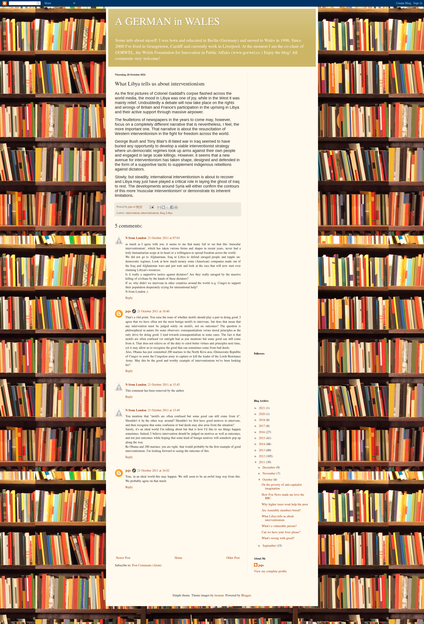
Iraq (162, 213)
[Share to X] (167, 207)
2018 (262, 420)
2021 (262, 408)
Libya (169, 213)
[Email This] (159, 207)
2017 (262, 426)
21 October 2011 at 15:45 (164, 384)
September (270, 545)
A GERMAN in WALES (167, 21)
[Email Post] (151, 207)
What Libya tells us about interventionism (278, 518)
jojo (128, 311)
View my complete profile (270, 571)
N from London (135, 237)
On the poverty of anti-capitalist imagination (282, 486)
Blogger (246, 595)
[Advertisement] (281, 139)
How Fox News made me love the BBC (283, 496)
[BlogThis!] (163, 207)
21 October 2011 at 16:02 (153, 470)
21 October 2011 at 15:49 (164, 410)
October (268, 479)
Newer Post (123, 558)
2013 (262, 450)
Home (178, 558)
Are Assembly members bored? (281, 510)
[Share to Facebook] (172, 207)
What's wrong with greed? (278, 538)
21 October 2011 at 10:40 (153, 311)
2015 (262, 438)
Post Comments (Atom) (147, 565)
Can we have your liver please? (281, 532)
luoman (219, 595)
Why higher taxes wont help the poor (285, 504)
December (269, 467)
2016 (262, 432)
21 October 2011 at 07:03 (164, 238)
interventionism (150, 213)
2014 (262, 444)
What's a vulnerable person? (279, 526)
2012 (262, 456)
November (269, 473)
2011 (262, 462)
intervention (133, 213)
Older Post (233, 558)
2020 (262, 414)
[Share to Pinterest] (176, 207)
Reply (129, 298)
